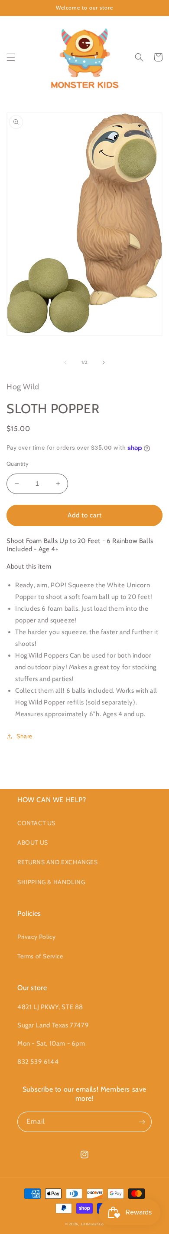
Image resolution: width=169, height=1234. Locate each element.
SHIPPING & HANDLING (51, 882)
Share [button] (24, 736)
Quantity (17, 463)
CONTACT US (36, 823)
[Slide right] (103, 362)
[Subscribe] (141, 1122)
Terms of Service (40, 956)
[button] (10, 57)
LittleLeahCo (92, 1224)
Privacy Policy (36, 937)
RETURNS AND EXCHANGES (57, 862)
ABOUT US (32, 842)
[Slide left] (65, 362)
